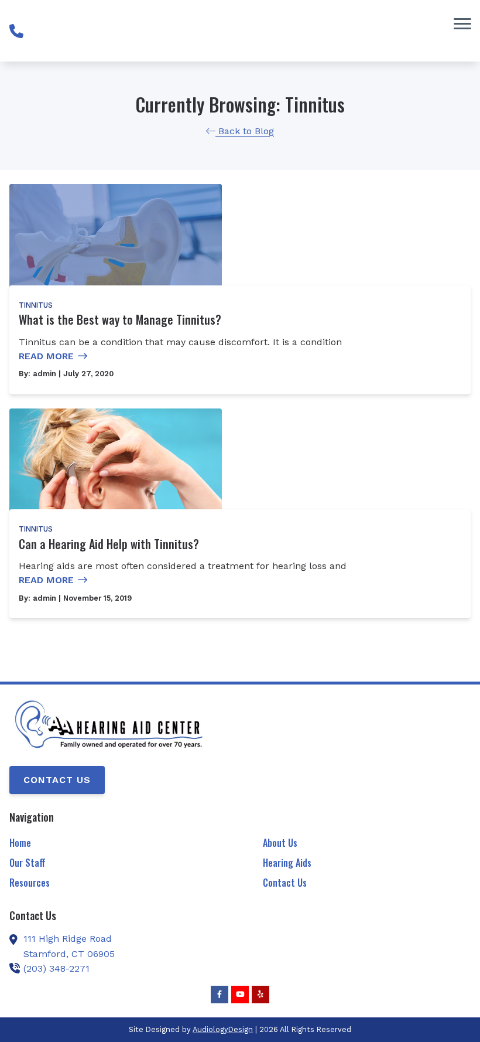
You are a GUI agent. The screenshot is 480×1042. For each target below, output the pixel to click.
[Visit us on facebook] (219, 994)
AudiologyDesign (223, 1029)
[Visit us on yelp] (260, 994)
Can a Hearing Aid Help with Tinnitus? (109, 544)
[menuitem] (113, 844)
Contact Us (57, 779)
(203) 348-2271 (56, 968)
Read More (46, 356)
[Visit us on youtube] (240, 994)
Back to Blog (244, 131)
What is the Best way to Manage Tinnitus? (120, 319)
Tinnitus (36, 305)
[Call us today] (16, 31)
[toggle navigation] (462, 23)
